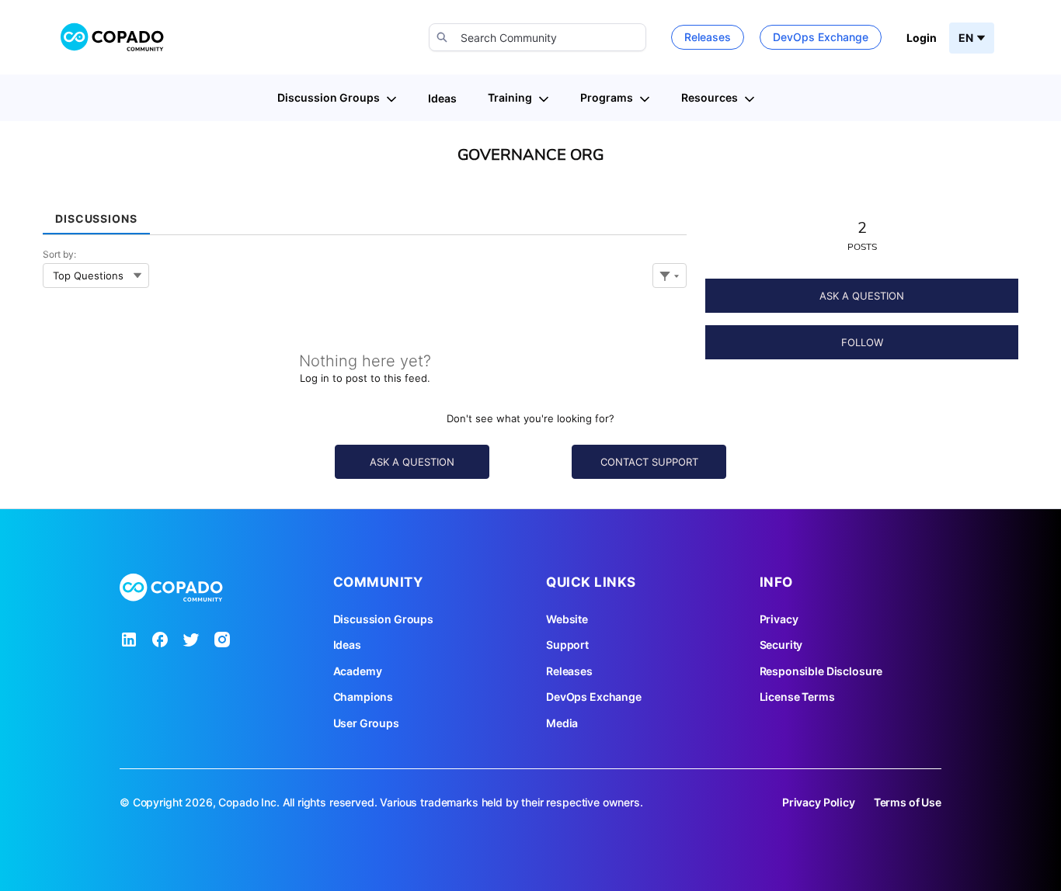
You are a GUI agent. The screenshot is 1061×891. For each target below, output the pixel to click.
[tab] (96, 213)
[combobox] (537, 37)
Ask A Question (861, 295)
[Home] (113, 37)
